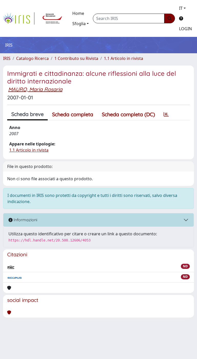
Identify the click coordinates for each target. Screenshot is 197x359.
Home (78, 13)
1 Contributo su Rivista (76, 58)
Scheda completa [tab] (72, 114)
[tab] (166, 114)
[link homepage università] (52, 18)
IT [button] (181, 8)
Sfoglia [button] (79, 23)
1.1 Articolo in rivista (123, 58)
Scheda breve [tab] (27, 114)
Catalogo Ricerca (32, 58)
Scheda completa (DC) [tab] (128, 114)
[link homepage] (18, 18)
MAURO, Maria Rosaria (35, 89)
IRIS (7, 58)
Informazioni (25, 219)
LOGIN (185, 28)
